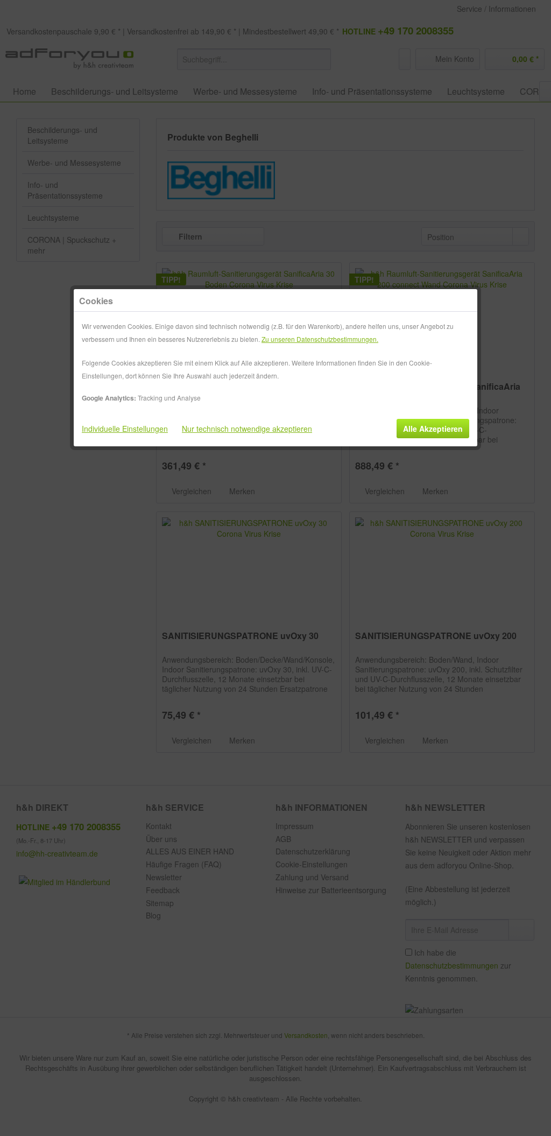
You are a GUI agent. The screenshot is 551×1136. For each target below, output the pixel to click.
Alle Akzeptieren (433, 428)
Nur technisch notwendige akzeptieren (247, 428)
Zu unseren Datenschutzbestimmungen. (320, 338)
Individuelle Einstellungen (125, 428)
